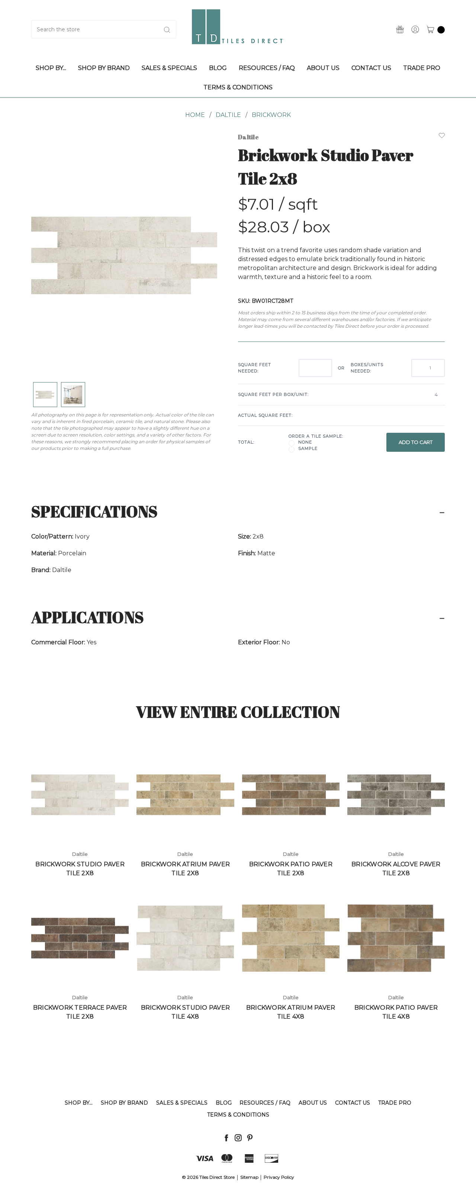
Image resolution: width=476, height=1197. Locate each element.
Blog (224, 1102)
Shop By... (79, 1102)
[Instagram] (238, 1138)
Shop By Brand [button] (104, 68)
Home (195, 114)
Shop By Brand (124, 1102)
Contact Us (352, 1102)
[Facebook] (226, 1138)
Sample (308, 448)
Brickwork (271, 114)
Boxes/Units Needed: (367, 368)
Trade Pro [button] (421, 68)
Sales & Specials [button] (169, 68)
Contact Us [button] (371, 68)
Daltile (228, 114)
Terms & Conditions (238, 1114)
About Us (313, 1102)
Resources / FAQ (264, 1102)
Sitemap (249, 1177)
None (305, 442)
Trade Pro (394, 1102)
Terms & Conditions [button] (238, 87)
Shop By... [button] (51, 68)
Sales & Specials (182, 1102)
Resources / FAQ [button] (267, 68)
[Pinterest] (250, 1138)
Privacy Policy (279, 1177)
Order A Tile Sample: (316, 436)
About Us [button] (323, 68)
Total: (246, 442)
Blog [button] (218, 68)
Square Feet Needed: (254, 368)
